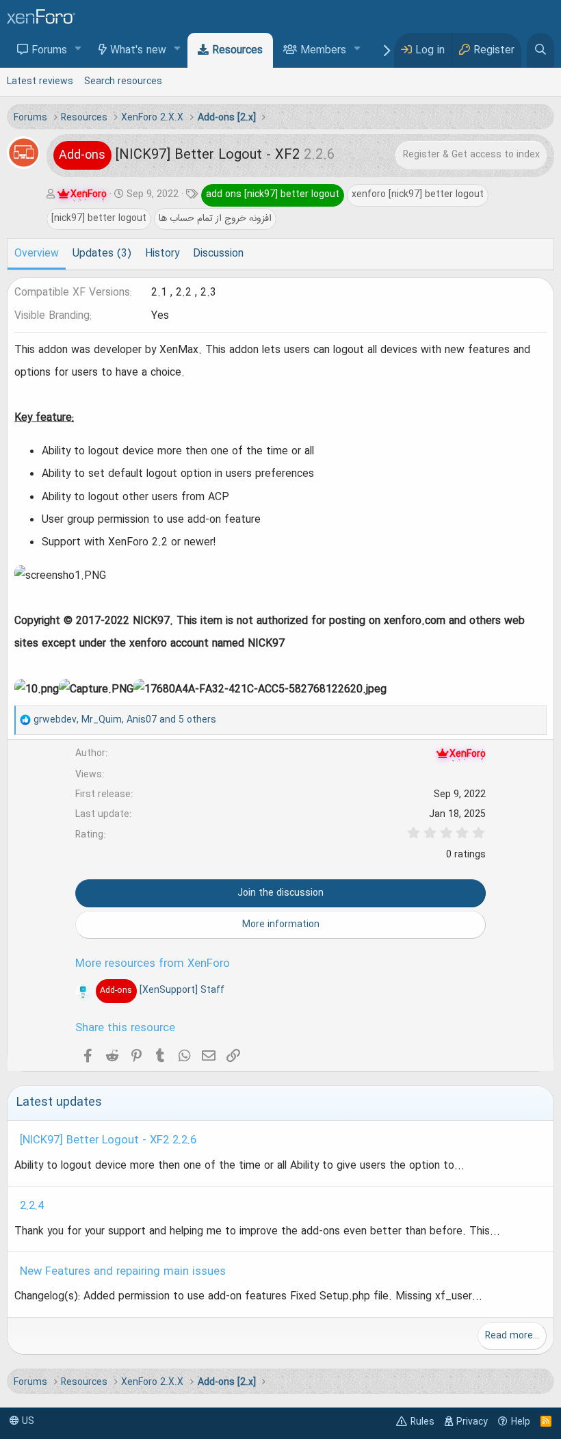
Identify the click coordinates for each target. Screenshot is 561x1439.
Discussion (218, 254)
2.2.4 (32, 1206)
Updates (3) (102, 254)
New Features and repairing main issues (123, 1272)
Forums (49, 50)
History (162, 254)
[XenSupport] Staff (162, 990)
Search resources (123, 81)
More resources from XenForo (152, 964)
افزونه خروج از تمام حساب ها (215, 218)
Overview (36, 254)
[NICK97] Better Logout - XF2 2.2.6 (108, 1141)
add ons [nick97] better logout (272, 194)
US (26, 1421)
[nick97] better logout (98, 218)
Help (520, 1421)
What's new (138, 50)
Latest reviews (40, 81)
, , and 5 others (125, 719)
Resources (237, 50)
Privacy (472, 1421)
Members (323, 50)
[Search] (540, 50)
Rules (422, 1421)
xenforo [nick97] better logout (418, 194)
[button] (78, 49)
